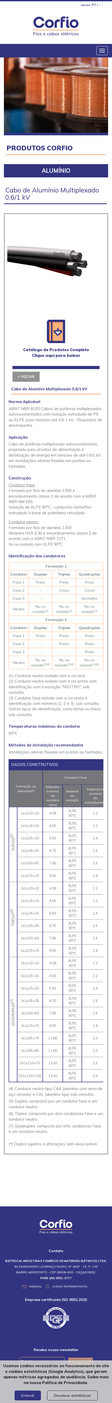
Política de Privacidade (64, 1382)
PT (94, 5)
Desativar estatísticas (72, 1395)
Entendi (27, 1395)
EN (101, 5)
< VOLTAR (26, 377)
